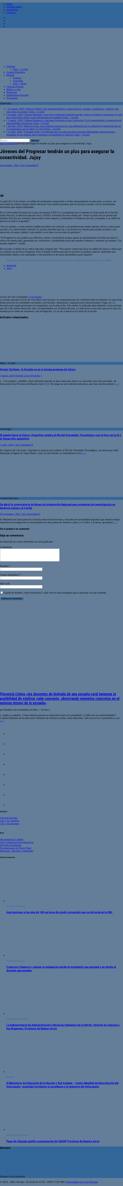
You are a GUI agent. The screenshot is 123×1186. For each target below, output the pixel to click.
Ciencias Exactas (15, 86)
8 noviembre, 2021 (9, 165)
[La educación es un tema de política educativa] (12, 754)
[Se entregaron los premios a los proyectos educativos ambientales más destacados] (12, 764)
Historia (10, 75)
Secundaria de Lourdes (11, 839)
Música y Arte (13, 89)
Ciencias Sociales (9, 818)
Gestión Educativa (15, 72)
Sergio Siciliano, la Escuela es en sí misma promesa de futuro (38, 369)
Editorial (10, 66)
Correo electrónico (9, 574)
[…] (117, 384)
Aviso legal (12, 9)
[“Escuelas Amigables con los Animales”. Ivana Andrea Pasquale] (12, 744)
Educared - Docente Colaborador (16, 851)
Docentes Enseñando (10, 845)
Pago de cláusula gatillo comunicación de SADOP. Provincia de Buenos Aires (52, 1141)
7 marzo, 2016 (7, 375)
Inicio (9, 4)
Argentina (18, 80)
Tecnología (12, 98)
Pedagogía (11, 92)
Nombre (4, 566)
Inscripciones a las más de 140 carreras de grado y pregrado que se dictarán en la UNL (59, 912)
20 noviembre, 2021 (10, 514)
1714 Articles (35, 297)
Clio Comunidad (28, 165)
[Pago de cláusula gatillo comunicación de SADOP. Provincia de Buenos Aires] (32, 1129)
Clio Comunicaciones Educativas (16, 842)
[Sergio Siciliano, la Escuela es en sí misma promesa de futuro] (23, 360)
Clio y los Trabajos (9, 820)
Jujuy (9, 268)
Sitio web (5, 583)
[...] (2, 721)
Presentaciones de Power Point (15, 848)
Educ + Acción (20, 69)
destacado (11, 265)
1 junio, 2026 (6, 444)
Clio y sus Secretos (9, 823)
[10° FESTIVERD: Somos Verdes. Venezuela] (12, 795)
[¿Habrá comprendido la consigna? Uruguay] (12, 733)
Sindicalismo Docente (17, 95)
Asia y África (19, 83)
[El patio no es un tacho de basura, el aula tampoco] (12, 805)
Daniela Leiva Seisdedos (27, 375)
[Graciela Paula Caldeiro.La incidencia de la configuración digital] (12, 784)
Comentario (6, 547)
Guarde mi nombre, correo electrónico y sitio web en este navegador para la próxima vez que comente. (55, 592)
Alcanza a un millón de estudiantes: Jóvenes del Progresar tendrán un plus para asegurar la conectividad (58, 260)
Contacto (11, 12)
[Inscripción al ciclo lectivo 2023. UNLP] (12, 774)
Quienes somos (14, 6)
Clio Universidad (29, 514)
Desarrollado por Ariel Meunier (82, 1182)
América (17, 78)
